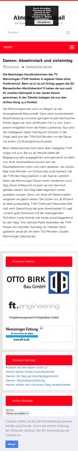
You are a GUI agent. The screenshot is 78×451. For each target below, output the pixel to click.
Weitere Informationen (43, 17)
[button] (22, 435)
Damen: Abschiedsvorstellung (25, 380)
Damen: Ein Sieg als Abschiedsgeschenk (32, 376)
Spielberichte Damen (39, 66)
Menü (8, 47)
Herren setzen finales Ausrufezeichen (30, 371)
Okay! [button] (12, 444)
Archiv (10, 410)
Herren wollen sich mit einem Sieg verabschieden (38, 384)
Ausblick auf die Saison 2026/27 (27, 367)
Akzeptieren (43, 22)
